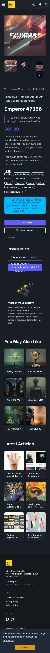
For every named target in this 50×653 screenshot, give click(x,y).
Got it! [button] (25, 648)
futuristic (20, 183)
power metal (27, 187)
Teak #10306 (34, 429)
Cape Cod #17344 (37, 400)
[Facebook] (7, 619)
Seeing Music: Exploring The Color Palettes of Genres (35, 508)
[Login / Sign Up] (40, 4)
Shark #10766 (14, 400)
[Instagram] (12, 619)
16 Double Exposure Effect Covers (35, 475)
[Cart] (46, 4)
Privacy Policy (12, 601)
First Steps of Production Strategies (35, 537)
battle (8, 178)
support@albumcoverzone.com (20, 584)
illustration (34, 178)
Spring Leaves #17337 (17, 371)
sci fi (8, 174)
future (9, 183)
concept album (13, 192)
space (31, 183)
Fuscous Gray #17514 (38, 371)
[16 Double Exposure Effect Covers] (36, 460)
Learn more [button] (8, 640)
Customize (27, 222)
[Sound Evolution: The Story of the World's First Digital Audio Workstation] (14, 491)
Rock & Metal (17, 89)
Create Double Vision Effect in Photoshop (14, 475)
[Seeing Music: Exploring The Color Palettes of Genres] (36, 491)
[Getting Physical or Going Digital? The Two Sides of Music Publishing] (14, 522)
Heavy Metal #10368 (17, 429)
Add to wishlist (27, 230)
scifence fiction (22, 174)
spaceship (38, 174)
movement (20, 178)
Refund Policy (12, 605)
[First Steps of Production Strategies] (36, 522)
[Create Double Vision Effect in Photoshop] (14, 460)
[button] (4, 4)
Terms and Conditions (16, 597)
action (41, 183)
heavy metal (11, 187)
